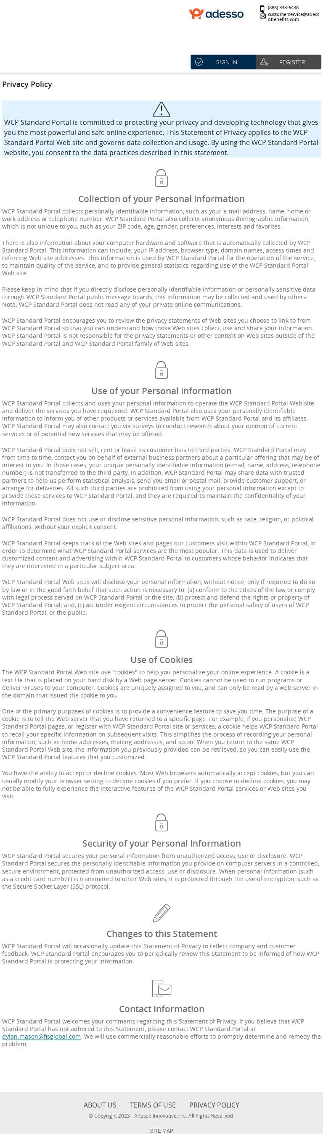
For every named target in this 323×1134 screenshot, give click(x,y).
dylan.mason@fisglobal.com (41, 1036)
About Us (100, 1105)
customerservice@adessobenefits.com (293, 17)
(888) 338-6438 (283, 8)
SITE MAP (161, 1131)
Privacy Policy (214, 1105)
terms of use (153, 1105)
